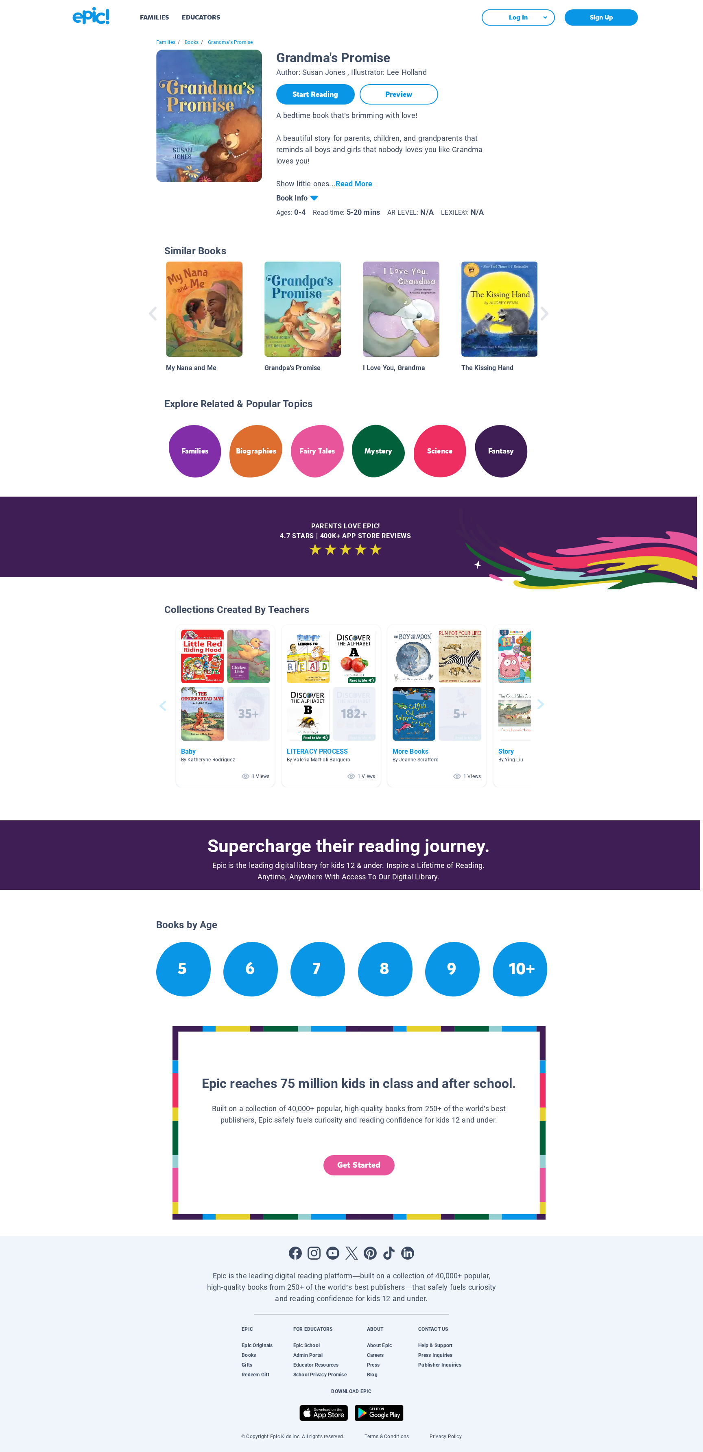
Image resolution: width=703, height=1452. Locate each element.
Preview (398, 94)
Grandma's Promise (230, 42)
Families (165, 42)
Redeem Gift (255, 1375)
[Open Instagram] (314, 1253)
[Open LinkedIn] (407, 1253)
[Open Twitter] (351, 1253)
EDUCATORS (201, 17)
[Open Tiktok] (388, 1253)
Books (192, 42)
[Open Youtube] (332, 1253)
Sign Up (601, 17)
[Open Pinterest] (370, 1253)
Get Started (358, 1165)
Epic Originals (257, 1345)
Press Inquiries (435, 1355)
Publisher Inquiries (439, 1365)
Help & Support (435, 1345)
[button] (225, 705)
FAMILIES (154, 17)
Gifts (247, 1365)
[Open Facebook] (295, 1253)
